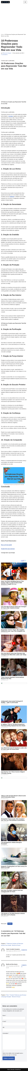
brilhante (12, 196)
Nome (4, 1015)
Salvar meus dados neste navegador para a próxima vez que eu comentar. (13, 1054)
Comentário (6, 1033)
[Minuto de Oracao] (5, 2)
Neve (8, 1069)
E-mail (4, 1021)
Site (3, 1027)
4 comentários (4, 54)
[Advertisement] (14, 19)
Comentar (24, 950)
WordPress (18, 1069)
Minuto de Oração (7, 53)
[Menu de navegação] (25, 2)
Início (2, 34)
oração (10, 923)
